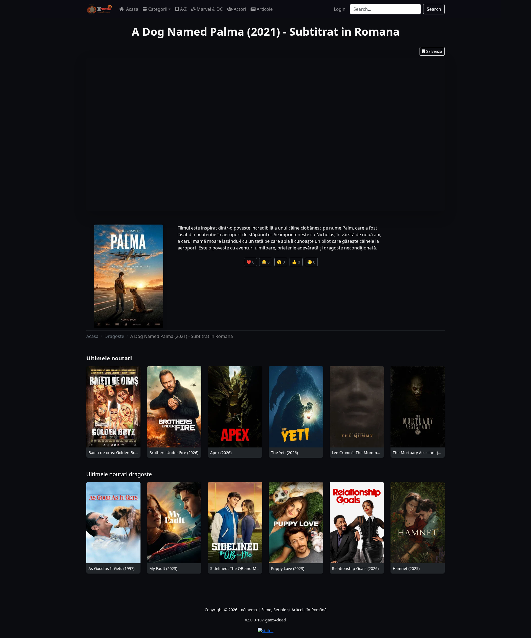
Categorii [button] (157, 9)
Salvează (434, 51)
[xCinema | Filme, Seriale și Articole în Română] (99, 9)
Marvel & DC (210, 9)
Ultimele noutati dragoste (119, 474)
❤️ (250, 262)
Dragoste (114, 336)
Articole (265, 9)
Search (434, 9)
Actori (240, 9)
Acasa (131, 9)
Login (339, 9)
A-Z (183, 9)
